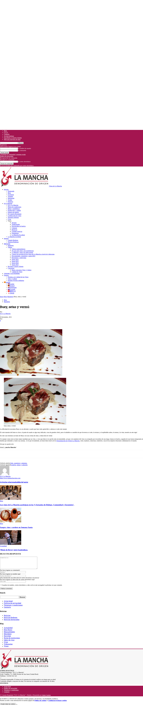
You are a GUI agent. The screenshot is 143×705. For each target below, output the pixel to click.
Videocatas (8, 644)
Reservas (14, 230)
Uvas (9, 219)
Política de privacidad (6, 156)
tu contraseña (22, 150)
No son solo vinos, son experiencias (23, 251)
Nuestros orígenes (13, 217)
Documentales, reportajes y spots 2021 (23, 256)
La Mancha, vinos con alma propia (22, 252)
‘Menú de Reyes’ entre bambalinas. (14, 550)
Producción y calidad (14, 210)
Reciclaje (7, 636)
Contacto (6, 134)
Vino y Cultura (12, 279)
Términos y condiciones (13, 605)
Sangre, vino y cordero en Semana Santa (16, 527)
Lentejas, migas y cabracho (19, 465)
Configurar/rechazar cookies (57, 700)
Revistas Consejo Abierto (15, 266)
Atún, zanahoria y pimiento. (18, 463)
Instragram (11, 198)
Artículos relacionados (9, 482)
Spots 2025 (15, 265)
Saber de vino (9, 640)
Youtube (10, 196)
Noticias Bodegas (13, 242)
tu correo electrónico (24, 161)
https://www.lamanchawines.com (10, 478)
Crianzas (14, 228)
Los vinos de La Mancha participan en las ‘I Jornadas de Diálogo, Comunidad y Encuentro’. (37, 505)
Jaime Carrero (46, 695)
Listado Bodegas (13, 240)
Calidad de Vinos (17, 272)
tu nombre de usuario (24, 148)
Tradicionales (16, 224)
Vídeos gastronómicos (18, 249)
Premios (6, 275)
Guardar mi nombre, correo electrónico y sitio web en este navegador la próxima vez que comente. (32, 585)
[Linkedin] (31, 323)
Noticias (6, 189)
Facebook (11, 194)
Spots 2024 (15, 263)
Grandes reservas (17, 231)
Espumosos (15, 233)
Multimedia (7, 244)
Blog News (8, 630)
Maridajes (10, 296)
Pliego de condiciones (14, 207)
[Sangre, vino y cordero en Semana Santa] (10, 522)
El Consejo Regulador (14, 214)
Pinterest (10, 201)
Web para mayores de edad (12, 139)
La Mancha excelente (14, 237)
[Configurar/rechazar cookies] (16, 704)
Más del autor (23, 482)
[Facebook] (3, 323)
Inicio (2, 296)
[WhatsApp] (24, 323)
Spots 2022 (15, 259)
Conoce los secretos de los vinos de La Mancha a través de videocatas (33, 254)
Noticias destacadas (11, 619)
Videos (10, 247)
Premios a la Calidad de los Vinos (18, 277)
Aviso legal (8, 601)
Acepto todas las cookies (8, 704)
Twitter (10, 200)
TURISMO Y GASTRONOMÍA (12, 273)
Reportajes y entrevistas (19, 258)
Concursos (11, 268)
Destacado (11, 191)
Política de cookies (40, 700)
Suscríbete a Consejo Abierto (13, 138)
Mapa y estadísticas (14, 209)
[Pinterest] (17, 323)
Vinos (6, 646)
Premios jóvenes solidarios (16, 280)
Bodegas (6, 238)
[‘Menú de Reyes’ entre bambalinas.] (10, 544)
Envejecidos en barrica (19, 226)
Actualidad (3, 546)
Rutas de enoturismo (12, 638)
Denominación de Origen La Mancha (68, 441)
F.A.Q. (6, 132)
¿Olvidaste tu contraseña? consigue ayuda (13, 154)
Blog (5, 131)
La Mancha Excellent (18, 235)
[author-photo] (4, 474)
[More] (38, 324)
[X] (10, 323)
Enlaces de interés (13, 212)
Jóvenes (14, 223)
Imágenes (11, 245)
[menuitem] (7, 282)
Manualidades (9, 632)
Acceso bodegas (9, 136)
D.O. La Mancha (8, 203)
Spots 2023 (15, 261)
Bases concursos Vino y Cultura (21, 270)
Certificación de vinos (14, 216)
